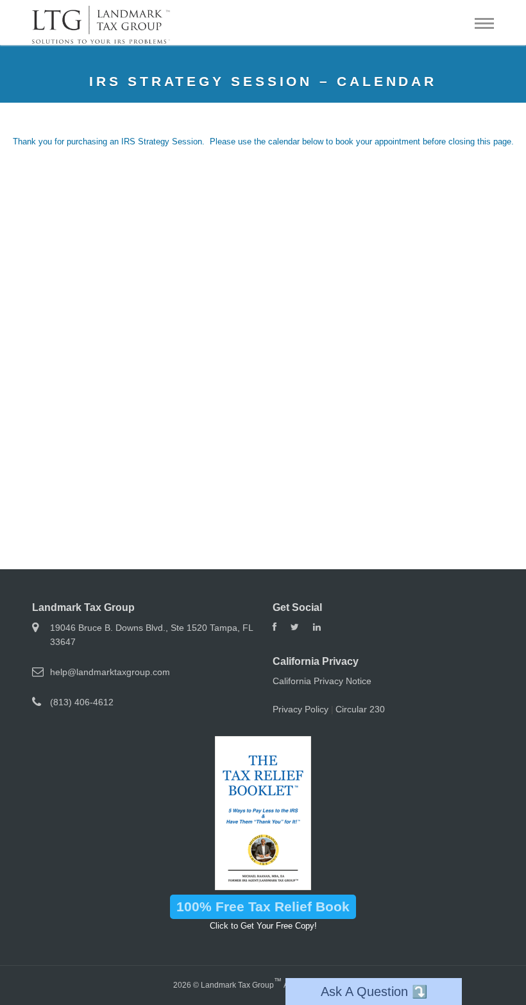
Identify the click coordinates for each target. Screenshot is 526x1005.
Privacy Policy (300, 709)
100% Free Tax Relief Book (263, 906)
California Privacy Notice (322, 681)
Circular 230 (360, 709)
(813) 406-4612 (82, 702)
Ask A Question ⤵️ (374, 991)
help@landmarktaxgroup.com (110, 672)
